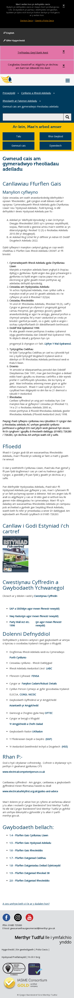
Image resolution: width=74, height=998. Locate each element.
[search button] (67, 117)
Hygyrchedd (8, 949)
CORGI (23, 694)
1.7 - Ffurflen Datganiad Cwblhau (27, 858)
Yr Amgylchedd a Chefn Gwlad (26, 724)
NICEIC (32, 694)
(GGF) (49, 739)
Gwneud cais (19, 145)
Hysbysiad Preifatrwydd (14, 957)
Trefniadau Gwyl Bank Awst (33, 52)
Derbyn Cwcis (26, 20)
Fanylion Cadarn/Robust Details (39, 683)
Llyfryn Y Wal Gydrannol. (57, 343)
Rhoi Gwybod (55, 136)
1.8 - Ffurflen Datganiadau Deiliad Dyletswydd (34, 865)
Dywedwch (55, 145)
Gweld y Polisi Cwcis (44, 20)
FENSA (35, 676)
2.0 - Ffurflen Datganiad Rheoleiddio (29, 880)
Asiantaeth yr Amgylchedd (23, 705)
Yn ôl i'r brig (34, 957)
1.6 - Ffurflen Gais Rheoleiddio (26, 850)
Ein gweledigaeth (25, 949)
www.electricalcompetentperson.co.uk (24, 771)
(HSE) (65, 746)
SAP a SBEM (16, 608)
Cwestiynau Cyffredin (45, 596)
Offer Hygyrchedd (15, 41)
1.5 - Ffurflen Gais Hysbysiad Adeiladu (30, 842)
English (10, 33)
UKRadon (37, 731)
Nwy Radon (15, 616)
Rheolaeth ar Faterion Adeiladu (20, 100)
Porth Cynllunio (17, 657)
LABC (49, 668)
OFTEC (49, 713)
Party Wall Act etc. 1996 (19, 623)
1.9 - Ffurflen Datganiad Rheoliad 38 (29, 873)
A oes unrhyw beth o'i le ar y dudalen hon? (26, 903)
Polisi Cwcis (42, 949)
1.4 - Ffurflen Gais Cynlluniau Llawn (28, 835)
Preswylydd (9, 93)
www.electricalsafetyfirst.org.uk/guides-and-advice (30, 791)
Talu (18, 136)
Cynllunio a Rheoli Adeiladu (36, 93)
